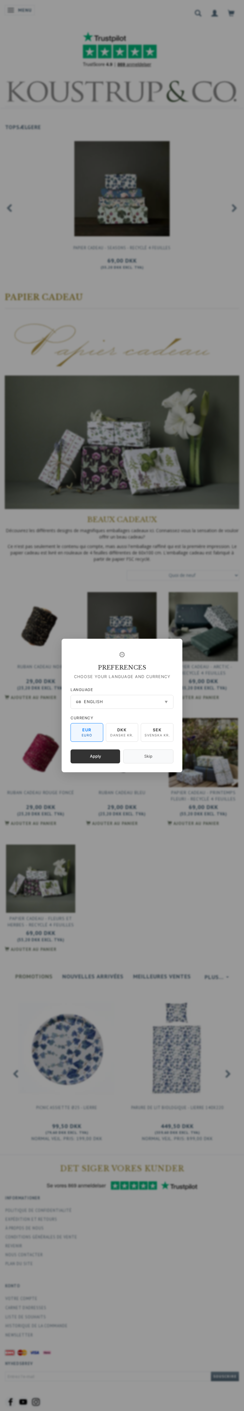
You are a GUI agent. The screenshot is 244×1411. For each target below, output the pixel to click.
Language (82, 689)
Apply (95, 756)
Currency (82, 717)
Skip (148, 756)
